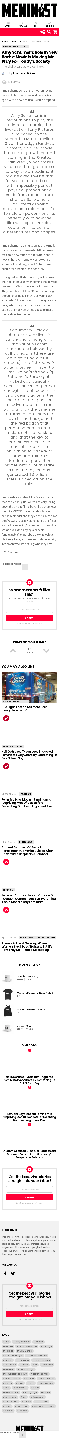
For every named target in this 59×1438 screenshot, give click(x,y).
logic (20, 1383)
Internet (30, 1378)
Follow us (42, 32)
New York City (12, 1392)
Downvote (46, 650)
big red (9, 1346)
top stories (42, 1401)
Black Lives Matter (28, 1346)
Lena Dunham (47, 1378)
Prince (46, 1392)
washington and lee (44, 1406)
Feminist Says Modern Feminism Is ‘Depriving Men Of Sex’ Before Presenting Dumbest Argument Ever (27, 802)
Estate (25, 1364)
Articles (39, 1341)
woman (9, 1410)
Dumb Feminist (42, 1360)
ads (7, 1341)
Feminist (9, 1369)
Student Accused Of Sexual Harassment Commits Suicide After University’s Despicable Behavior (27, 850)
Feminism (8, 746)
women (23, 1410)
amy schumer (23, 1341)
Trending (49, 26)
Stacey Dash (11, 1401)
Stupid (27, 1401)
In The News (26, 841)
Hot (36, 26)
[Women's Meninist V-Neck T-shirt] (8, 995)
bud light (47, 1346)
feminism (48, 1364)
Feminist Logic (27, 1369)
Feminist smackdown (16, 1373)
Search (48, 32)
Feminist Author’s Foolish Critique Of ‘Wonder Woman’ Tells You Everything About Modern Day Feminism (29, 898)
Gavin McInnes (12, 1378)
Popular (22, 26)
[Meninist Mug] (8, 1028)
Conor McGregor (14, 1355)
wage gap (22, 1406)
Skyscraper (38, 1397)
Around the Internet (15, 701)
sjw (25, 1397)
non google (31, 1392)
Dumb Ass (24, 1360)
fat (36, 1364)
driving (8, 1360)
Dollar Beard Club (38, 1355)
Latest (8, 26)
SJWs (20, 746)
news (36, 1387)
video (8, 1406)
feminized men (41, 1373)
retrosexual (11, 1397)
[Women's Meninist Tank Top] (8, 1011)
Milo (7, 1387)
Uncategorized (46, 937)
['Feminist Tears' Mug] (8, 978)
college (9, 1350)
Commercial (26, 1350)
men (32, 1383)
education (10, 1364)
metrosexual (46, 1383)
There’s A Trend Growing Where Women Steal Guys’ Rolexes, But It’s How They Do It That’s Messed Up (27, 946)
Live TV (8, 1383)
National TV (21, 1387)
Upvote (13, 650)
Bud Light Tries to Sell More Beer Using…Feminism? (24, 708)
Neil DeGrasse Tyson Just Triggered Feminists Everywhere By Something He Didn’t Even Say (29, 755)
